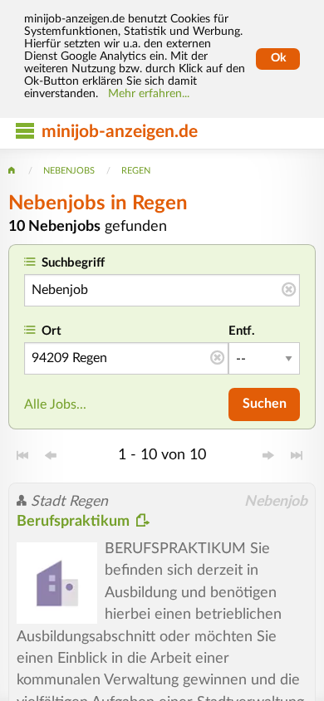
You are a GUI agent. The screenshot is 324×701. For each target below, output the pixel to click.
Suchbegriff (73, 263)
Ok (278, 58)
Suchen (265, 403)
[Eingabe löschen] (289, 291)
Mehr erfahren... (148, 94)
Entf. (241, 331)
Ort (51, 331)
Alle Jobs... (55, 404)
